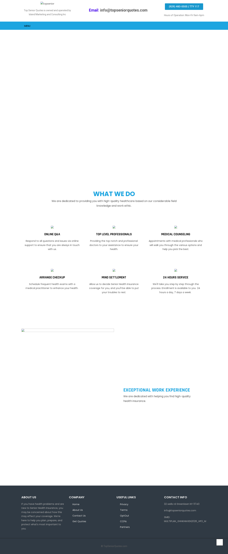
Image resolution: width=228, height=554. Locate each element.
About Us (77, 510)
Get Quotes (79, 521)
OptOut (124, 515)
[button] (184, 6)
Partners (125, 527)
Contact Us (79, 515)
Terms (124, 510)
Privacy (124, 504)
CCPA (123, 521)
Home (75, 504)
